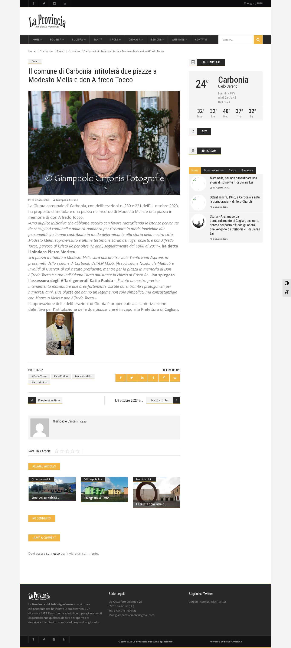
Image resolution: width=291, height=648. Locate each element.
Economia (247, 170)
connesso (53, 553)
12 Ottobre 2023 (40, 199)
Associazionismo (213, 170)
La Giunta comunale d (150, 504)
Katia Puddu (61, 376)
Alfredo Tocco (39, 376)
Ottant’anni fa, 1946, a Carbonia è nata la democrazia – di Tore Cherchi (235, 199)
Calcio (232, 170)
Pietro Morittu (39, 382)
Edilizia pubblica (93, 479)
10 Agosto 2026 (221, 187)
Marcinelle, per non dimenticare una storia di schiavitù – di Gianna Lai (233, 180)
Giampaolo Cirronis (67, 199)
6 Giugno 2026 (220, 206)
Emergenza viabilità (44, 497)
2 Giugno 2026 (220, 238)
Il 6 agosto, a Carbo (96, 498)
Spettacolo (46, 51)
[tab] (195, 170)
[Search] (258, 39)
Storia (194, 170)
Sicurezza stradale (41, 479)
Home (32, 51)
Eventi (60, 51)
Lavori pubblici (144, 479)
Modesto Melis (83, 376)
